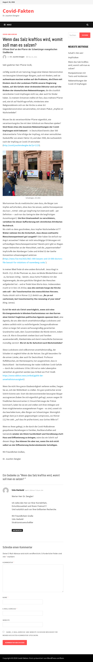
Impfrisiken (73, 57)
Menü (9, 24)
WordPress (51, 658)
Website (6, 620)
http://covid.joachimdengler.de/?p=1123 (21, 145)
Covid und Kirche (10, 34)
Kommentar (8, 562)
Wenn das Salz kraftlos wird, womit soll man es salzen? (79, 65)
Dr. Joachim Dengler (17, 57)
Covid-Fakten (18, 10)
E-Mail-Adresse (10, 609)
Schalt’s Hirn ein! (75, 53)
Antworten (17, 530)
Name (5, 597)
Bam (62, 658)
